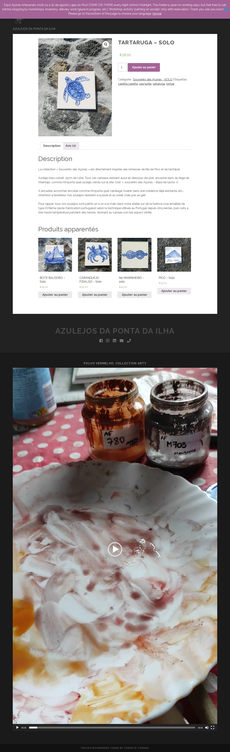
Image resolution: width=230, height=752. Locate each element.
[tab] (52, 146)
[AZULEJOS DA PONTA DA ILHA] (19, 23)
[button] (115, 549)
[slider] (112, 727)
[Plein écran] (212, 727)
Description (52, 145)
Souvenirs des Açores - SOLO (152, 79)
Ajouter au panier (144, 67)
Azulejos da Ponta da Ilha (115, 331)
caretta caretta (128, 84)
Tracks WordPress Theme (99, 748)
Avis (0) (71, 145)
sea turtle (145, 84)
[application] (115, 549)
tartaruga (159, 84)
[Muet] (207, 727)
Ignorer (157, 13)
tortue (170, 84)
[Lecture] (17, 727)
